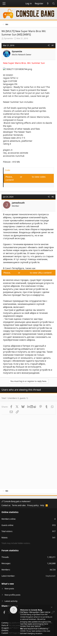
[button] (4, 3)
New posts (9, 588)
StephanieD (50, 576)
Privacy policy (33, 505)
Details (5, 630)
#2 (53, 196)
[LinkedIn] (29, 406)
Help (42, 505)
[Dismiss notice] (51, 607)
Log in (16, 176)
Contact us (6, 505)
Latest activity (11, 601)
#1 (53, 45)
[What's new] (48, 3)
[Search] (53, 3)
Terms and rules (19, 505)
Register (27, 176)
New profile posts (12, 595)
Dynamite (8, 38)
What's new (8, 583)
